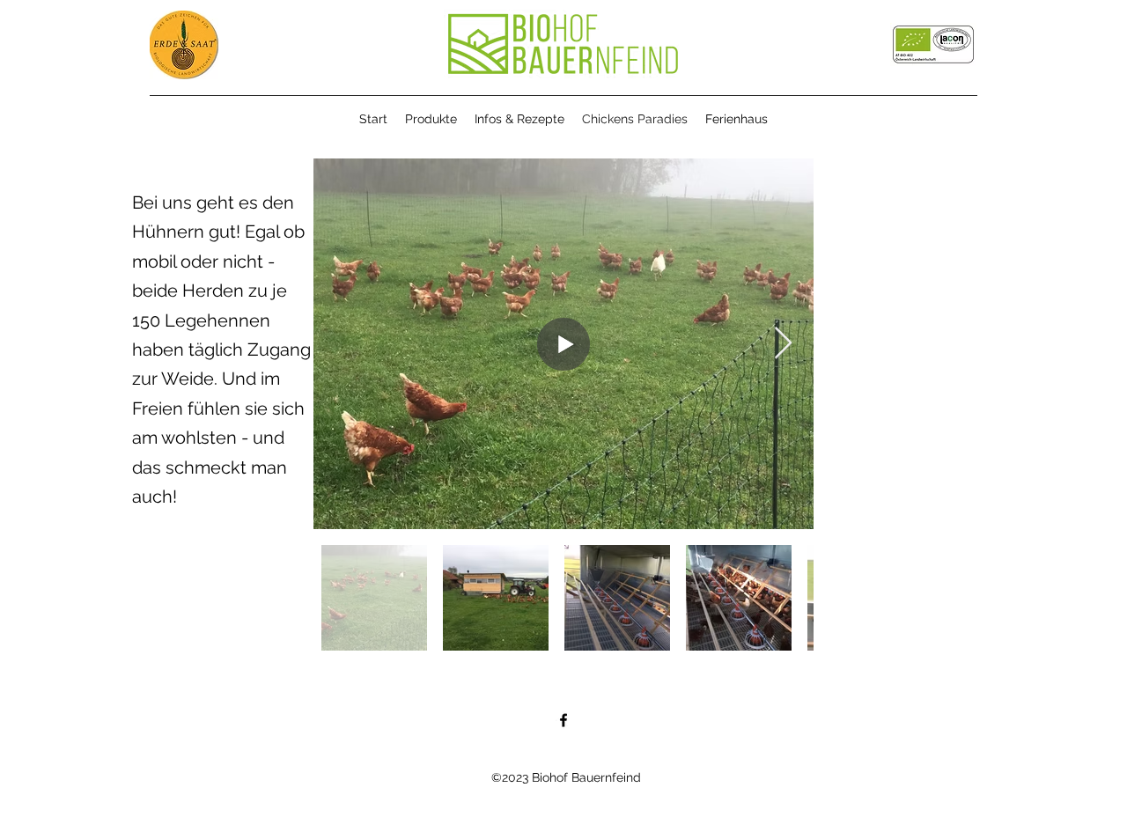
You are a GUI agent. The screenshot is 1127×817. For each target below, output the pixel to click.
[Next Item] (783, 344)
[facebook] (563, 720)
